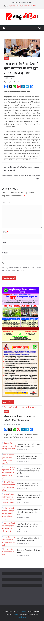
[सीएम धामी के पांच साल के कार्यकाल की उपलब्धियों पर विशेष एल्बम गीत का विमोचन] (9, 486)
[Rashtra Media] (4, 28)
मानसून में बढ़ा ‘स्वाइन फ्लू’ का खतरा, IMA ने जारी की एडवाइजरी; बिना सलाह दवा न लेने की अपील (22, 7)
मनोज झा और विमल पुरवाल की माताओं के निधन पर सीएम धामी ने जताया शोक (28, 457)
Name (5, 232)
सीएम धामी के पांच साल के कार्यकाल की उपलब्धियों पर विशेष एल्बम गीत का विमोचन (28, 484)
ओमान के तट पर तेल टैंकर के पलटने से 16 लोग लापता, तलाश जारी (21, 177)
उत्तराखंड (6, 58)
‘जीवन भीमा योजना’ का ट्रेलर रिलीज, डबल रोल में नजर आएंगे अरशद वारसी (28, 445)
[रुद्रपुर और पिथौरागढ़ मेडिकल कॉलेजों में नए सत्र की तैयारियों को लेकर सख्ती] (9, 541)
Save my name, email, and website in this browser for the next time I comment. (22, 269)
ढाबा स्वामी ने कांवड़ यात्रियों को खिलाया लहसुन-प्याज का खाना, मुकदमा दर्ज (21, 168)
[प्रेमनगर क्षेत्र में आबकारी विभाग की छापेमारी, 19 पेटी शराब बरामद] (22, 407)
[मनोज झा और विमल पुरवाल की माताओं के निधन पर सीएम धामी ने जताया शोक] (9, 459)
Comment (6, 202)
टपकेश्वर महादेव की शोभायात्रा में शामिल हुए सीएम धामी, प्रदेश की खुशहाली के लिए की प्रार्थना (28, 512)
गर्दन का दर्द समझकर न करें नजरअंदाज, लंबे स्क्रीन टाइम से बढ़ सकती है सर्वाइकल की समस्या (28, 497)
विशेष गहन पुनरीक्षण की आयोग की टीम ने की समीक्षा (28, 551)
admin (17, 82)
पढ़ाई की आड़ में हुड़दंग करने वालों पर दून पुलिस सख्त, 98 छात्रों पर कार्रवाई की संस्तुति (28, 526)
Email (4, 242)
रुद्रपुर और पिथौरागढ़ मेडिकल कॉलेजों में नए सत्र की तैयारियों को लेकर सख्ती (28, 539)
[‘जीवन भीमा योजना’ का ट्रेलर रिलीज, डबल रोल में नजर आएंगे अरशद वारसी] (9, 447)
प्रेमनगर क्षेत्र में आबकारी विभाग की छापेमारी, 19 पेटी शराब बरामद (19, 418)
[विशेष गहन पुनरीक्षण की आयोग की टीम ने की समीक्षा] (9, 553)
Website (5, 253)
